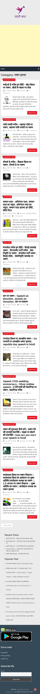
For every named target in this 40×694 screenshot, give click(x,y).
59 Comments (7, 443)
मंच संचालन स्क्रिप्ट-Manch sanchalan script (19, 563)
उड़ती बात (13, 689)
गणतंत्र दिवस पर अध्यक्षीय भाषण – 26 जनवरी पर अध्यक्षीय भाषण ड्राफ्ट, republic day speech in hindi (20, 341)
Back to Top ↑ (29, 692)
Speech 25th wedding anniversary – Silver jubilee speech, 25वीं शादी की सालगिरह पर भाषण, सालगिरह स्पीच (20, 385)
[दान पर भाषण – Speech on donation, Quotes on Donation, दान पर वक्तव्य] (7, 314)
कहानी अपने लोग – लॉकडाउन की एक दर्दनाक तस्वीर (19, 538)
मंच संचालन (29, 441)
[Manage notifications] (35, 689)
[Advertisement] (20, 45)
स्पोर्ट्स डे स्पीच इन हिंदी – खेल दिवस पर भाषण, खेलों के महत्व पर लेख (19, 86)
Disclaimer (4, 652)
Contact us (4, 659)
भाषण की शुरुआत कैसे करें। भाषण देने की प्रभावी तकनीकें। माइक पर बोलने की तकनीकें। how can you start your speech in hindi (19, 433)
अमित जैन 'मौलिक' (11, 90)
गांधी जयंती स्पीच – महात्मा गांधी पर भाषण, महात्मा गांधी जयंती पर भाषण (18, 125)
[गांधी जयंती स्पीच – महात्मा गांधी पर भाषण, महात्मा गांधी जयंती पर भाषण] (7, 137)
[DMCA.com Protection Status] (8, 630)
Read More (32, 113)
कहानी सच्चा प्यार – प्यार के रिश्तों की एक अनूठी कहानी (20, 546)
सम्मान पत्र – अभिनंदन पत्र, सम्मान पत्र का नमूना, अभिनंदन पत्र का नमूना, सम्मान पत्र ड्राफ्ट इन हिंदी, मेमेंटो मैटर (18, 206)
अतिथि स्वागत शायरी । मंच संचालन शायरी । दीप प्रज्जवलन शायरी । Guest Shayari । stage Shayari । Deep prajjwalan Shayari (19, 572)
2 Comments (19, 216)
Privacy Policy (5, 655)
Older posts (7, 525)
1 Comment (32, 130)
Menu (3, 69)
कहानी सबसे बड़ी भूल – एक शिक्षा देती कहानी (17, 554)
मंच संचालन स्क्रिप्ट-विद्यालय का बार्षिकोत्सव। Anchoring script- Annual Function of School (18, 586)
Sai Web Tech (19, 692)
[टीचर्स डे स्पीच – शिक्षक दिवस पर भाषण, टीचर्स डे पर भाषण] (7, 177)
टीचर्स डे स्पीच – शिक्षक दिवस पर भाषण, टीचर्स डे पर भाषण (17, 163)
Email (2, 671)
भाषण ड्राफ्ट (22, 90)
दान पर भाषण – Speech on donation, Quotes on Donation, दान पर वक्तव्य (16, 299)
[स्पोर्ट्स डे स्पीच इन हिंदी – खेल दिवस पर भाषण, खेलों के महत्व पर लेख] (7, 100)
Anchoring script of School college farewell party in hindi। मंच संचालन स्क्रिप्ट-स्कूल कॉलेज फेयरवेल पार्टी (20, 616)
